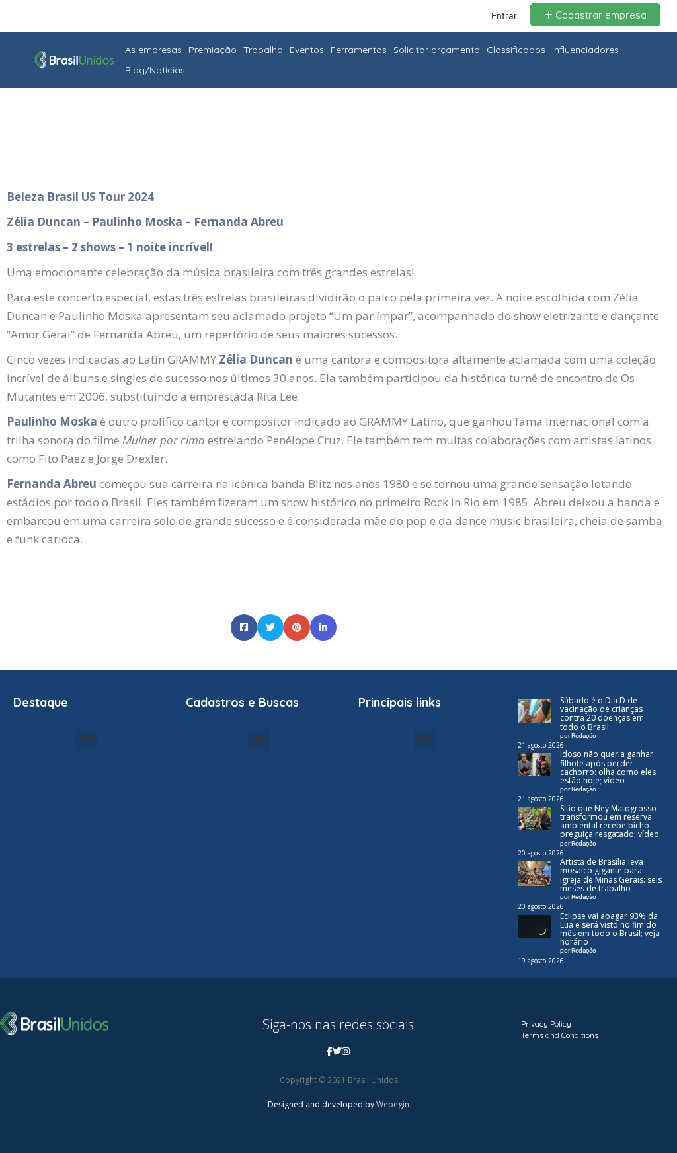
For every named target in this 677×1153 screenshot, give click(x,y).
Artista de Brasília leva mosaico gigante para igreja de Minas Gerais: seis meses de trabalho (611, 875)
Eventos (307, 50)
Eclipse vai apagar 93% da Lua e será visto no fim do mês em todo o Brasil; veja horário (610, 929)
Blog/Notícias (155, 70)
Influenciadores (585, 50)
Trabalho (263, 50)
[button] (86, 740)
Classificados (516, 50)
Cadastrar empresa (600, 15)
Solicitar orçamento (436, 50)
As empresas (153, 50)
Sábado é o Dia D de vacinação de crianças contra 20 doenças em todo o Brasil (602, 713)
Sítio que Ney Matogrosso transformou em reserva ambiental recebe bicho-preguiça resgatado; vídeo (609, 821)
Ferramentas (359, 50)
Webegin (392, 1104)
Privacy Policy (546, 1024)
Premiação (212, 50)
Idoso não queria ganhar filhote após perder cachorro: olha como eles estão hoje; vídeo (608, 767)
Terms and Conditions (559, 1035)
